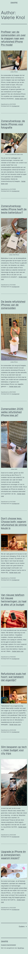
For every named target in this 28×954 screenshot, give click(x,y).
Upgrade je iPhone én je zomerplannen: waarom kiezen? (13, 855)
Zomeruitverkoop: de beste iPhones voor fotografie (13, 124)
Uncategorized (15, 106)
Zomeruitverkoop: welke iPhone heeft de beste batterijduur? (14, 209)
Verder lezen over (20, 98)
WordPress (21, 948)
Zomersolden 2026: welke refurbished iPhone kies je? (12, 412)
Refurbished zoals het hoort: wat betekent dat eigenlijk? (13, 677)
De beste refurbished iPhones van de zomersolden (13, 305)
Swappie (14, 3)
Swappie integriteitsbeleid (8, 945)
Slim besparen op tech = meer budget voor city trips (14, 750)
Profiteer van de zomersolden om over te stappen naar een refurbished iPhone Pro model (13, 38)
